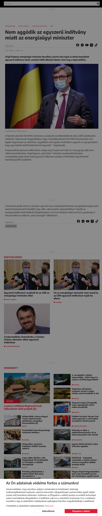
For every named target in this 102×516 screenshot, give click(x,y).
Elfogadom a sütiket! (81, 511)
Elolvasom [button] (49, 506)
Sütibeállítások (48, 511)
